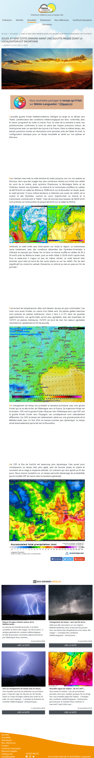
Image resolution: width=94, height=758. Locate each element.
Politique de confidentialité (8, 755)
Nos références (62, 20)
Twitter (69, 559)
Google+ (80, 559)
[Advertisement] (47, 158)
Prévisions (7, 20)
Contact (5, 745)
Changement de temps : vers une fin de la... (67, 622)
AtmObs (19, 20)
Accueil (4, 33)
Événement (45, 20)
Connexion (47, 24)
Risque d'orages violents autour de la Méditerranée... (18, 623)
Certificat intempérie (82, 20)
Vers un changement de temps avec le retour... (22, 688)
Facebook (57, 559)
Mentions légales (9, 751)
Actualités (31, 20)
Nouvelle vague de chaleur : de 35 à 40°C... (67, 688)
